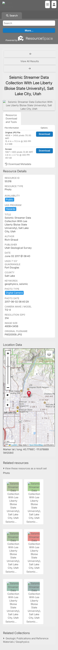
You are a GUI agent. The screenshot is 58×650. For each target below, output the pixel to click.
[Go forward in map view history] (7, 400)
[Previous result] (30, 54)
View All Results (29, 61)
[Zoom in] (7, 353)
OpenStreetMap (36, 444)
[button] (29, 394)
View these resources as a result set (25, 468)
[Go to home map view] (7, 395)
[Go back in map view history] (7, 405)
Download (44, 134)
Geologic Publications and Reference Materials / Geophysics (25, 640)
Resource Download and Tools (11, 118)
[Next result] (30, 68)
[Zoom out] (7, 387)
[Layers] (49, 354)
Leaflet (14, 444)
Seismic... (11, 521)
